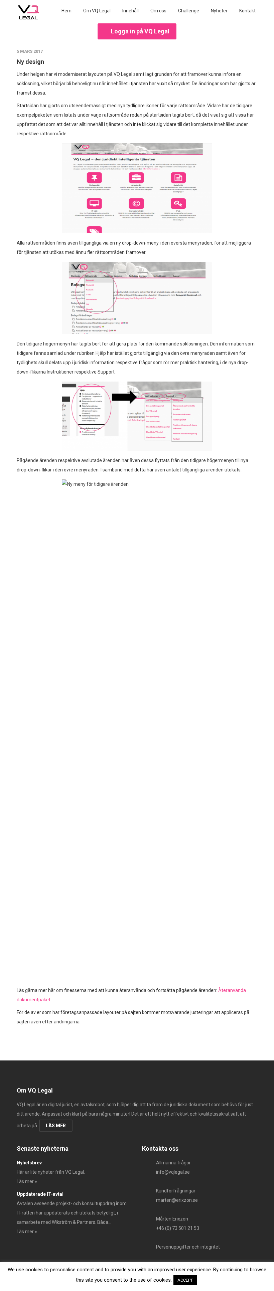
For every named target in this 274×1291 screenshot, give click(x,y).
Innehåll (130, 10)
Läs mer (56, 1125)
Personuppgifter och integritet (188, 1247)
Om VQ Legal (97, 10)
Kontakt (247, 10)
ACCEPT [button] (185, 1280)
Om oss (158, 10)
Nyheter (219, 10)
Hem (66, 10)
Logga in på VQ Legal (140, 31)
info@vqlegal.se (173, 1172)
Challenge (188, 10)
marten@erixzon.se (177, 1200)
